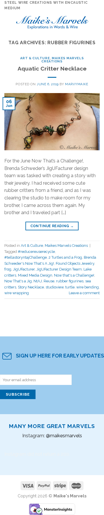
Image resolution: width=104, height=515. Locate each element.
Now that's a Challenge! (74, 275)
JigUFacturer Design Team (59, 269)
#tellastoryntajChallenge (25, 257)
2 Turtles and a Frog (65, 257)
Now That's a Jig (18, 281)
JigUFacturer (24, 269)
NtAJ (38, 281)
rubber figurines (69, 281)
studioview (55, 287)
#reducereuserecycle (36, 251)
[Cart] (97, 21)
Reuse (49, 281)
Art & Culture (35, 58)
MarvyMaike (76, 84)
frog (7, 269)
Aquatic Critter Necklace (52, 68)
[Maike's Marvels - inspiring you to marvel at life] (53, 21)
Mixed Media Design (35, 275)
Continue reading (52, 226)
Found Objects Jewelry (75, 263)
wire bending (87, 287)
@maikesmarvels (64, 435)
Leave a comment (84, 293)
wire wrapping (16, 293)
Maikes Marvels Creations (62, 60)
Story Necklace (31, 287)
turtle (70, 287)
